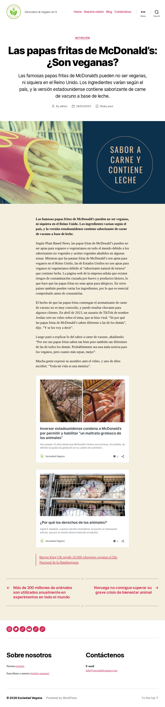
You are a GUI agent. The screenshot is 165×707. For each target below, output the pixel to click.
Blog (109, 11)
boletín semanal (40, 673)
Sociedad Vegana (30, 698)
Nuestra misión (94, 11)
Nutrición (82, 38)
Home (78, 11)
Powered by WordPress (61, 698)
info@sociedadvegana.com (101, 670)
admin (63, 106)
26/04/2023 (83, 106)
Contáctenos (122, 11)
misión (20, 666)
